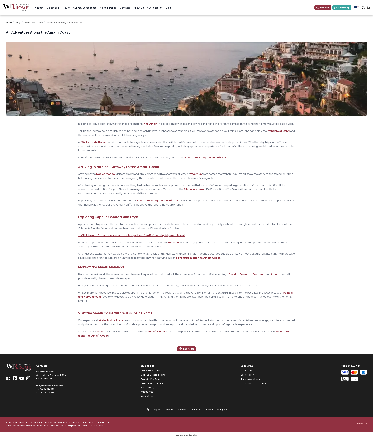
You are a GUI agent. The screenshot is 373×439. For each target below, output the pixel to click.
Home (9, 22)
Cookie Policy (247, 374)
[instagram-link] (28, 378)
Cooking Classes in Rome (153, 374)
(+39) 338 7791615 (45, 392)
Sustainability (154, 7)
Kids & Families (108, 7)
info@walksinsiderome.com (49, 385)
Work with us (147, 396)
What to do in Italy (34, 22)
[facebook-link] (15, 378)
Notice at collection (186, 435)
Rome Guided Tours (150, 370)
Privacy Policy (247, 370)
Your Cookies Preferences (253, 383)
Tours (66, 7)
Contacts (125, 7)
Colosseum (53, 7)
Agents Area (147, 391)
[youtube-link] (21, 378)
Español (182, 409)
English (156, 409)
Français (195, 409)
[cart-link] (368, 7)
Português (221, 409)
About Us (139, 7)
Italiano (169, 409)
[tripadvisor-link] (8, 378)
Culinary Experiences (84, 7)
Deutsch (208, 409)
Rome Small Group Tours (153, 383)
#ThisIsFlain (361, 424)
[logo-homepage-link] (16, 7)
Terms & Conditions (250, 379)
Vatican (39, 7)
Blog (168, 7)
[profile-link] (363, 7)
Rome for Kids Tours (151, 379)
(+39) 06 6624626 (45, 389)
